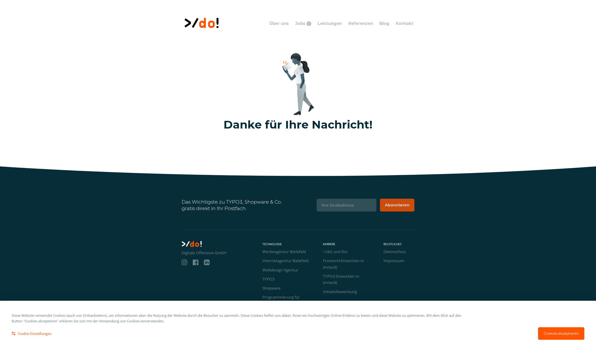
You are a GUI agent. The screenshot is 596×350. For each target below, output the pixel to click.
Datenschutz (394, 251)
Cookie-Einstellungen (34, 333)
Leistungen (330, 23)
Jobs (302, 23)
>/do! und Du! (335, 251)
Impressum (393, 260)
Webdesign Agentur (280, 270)
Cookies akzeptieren (561, 333)
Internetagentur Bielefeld (285, 260)
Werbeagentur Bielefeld (284, 251)
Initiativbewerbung (340, 291)
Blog (384, 23)
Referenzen (360, 23)
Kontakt (404, 23)
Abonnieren (397, 205)
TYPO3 (268, 279)
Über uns (279, 23)
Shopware (271, 288)
